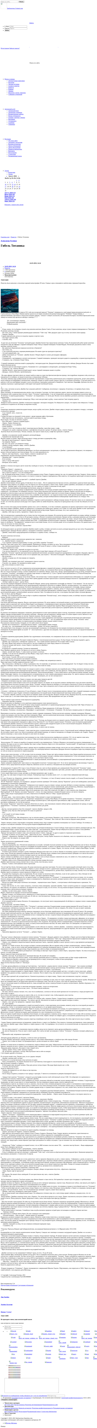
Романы (10, 89)
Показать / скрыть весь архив (14, 204)
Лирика (10, 91)
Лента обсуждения (14, 147)
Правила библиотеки (15, 149)
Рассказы (11, 82)
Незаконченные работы (15, 114)
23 (19, 186)
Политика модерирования (33, 1405)
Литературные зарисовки (16, 81)
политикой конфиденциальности (72, 1398)
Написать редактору (25, 1408)
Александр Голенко (9, 241)
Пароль (7, 28)
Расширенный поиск (15, 156)
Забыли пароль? (14, 48)
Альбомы (11, 122)
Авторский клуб (10, 109)
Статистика (12, 154)
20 (12, 186)
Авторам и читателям (15, 142)
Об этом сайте (13, 141)
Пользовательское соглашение (63, 1408)
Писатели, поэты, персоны (17, 93)
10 (5, 184)
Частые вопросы (19, 1405)
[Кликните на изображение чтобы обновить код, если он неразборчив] (24, 1396)
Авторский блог (13, 111)
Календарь (11, 172)
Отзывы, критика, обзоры (16, 117)
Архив (7, 170)
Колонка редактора (14, 144)
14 (15, 184)
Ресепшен (8, 139)
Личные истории (13, 84)
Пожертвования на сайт (50, 1405)
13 (12, 184)
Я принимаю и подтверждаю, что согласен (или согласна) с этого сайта (47, 1398)
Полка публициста (14, 116)
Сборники (11, 124)
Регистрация (5, 48)
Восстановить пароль (11, 1411)
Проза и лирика (10, 79)
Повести (11, 87)
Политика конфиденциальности (42, 1408)
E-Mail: (7, 26)
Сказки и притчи (13, 86)
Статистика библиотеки (49, 1411)
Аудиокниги (12, 121)
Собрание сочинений (15, 94)
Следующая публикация (25, 1285)
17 (5, 186)
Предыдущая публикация (9, 1285)
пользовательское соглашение (21, 1398)
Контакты (11, 151)
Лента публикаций (14, 146)
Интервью (11, 119)
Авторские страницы (15, 112)
